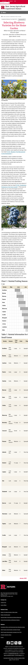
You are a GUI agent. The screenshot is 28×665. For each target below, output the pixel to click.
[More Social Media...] (19, 643)
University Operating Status (6, 634)
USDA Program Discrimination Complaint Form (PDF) (11, 632)
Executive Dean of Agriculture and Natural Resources (11, 617)
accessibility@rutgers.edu (13, 653)
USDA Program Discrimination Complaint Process (10, 629)
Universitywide (4, 1)
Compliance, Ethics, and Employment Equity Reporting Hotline (13, 627)
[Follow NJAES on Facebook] (8, 643)
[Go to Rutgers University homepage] (3, 7)
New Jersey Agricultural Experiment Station (15, 7)
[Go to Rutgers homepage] (8, 588)
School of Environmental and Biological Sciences (10, 620)
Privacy (2, 637)
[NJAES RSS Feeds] (15, 643)
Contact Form (3, 602)
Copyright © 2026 (7, 658)
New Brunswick (10, 1)
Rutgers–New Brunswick (5, 614)
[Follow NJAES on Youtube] (12, 643)
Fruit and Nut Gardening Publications (12, 16)
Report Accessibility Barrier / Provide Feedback (13, 655)
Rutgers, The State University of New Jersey (9, 612)
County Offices (3, 605)
